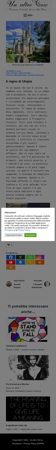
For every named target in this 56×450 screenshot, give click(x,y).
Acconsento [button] (30, 235)
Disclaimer (9, 230)
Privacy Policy (24, 230)
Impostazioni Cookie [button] (13, 235)
